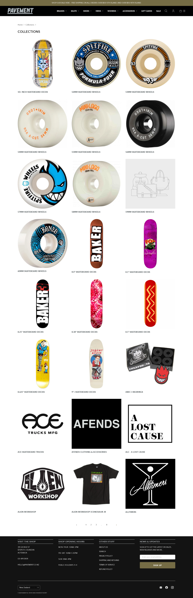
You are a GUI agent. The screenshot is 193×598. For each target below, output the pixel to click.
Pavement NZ (24, 593)
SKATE (74, 11)
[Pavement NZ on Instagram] (172, 587)
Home (20, 25)
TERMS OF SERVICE (107, 565)
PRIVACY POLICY (106, 556)
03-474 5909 (23, 559)
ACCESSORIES (129, 11)
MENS (98, 11)
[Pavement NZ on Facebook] (166, 587)
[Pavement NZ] (20, 11)
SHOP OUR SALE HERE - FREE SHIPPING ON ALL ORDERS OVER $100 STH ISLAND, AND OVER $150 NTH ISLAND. (96, 3)
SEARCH (102, 551)
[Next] (116, 525)
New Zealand (27, 588)
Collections (29, 25)
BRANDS (60, 11)
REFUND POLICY (105, 569)
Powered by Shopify (41, 593)
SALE (158, 11)
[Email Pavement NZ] (161, 587)
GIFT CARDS (146, 11)
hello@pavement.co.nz (28, 565)
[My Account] (173, 11)
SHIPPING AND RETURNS (109, 560)
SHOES (86, 11)
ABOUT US (103, 547)
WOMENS (112, 11)
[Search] (166, 11)
